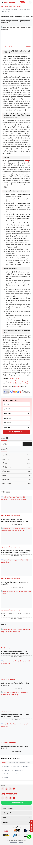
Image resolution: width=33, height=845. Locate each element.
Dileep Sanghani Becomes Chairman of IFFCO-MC (14, 747)
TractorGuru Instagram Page (20, 381)
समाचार (7, 6)
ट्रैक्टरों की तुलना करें (18, 770)
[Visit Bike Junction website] (16, 830)
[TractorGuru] (9, 2)
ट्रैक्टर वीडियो (15, 774)
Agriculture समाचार (7, 711)
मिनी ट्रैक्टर (25, 766)
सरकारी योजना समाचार (16, 16)
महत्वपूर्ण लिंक (5, 822)
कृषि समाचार (26, 16)
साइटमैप (21, 843)
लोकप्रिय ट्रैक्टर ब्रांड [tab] (13, 762)
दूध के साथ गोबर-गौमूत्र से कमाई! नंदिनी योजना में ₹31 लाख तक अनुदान (15, 684)
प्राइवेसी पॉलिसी (13, 843)
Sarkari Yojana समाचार (8, 679)
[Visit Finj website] (27, 830)
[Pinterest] (13, 788)
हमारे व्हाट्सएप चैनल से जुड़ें (17, 802)
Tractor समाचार (5, 648)
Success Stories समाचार (8, 742)
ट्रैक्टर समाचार (5, 16)
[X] (10, 788)
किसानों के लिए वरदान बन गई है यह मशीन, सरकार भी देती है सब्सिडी (16, 614)
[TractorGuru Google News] (16, 390)
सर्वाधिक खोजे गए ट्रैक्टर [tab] (24, 762)
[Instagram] (6, 788)
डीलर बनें (6, 774)
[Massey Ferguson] (22, 2)
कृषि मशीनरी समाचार (15, 6)
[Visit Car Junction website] (27, 835)
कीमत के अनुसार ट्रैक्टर (8, 808)
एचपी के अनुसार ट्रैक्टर (8, 813)
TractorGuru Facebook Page (19, 383)
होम (2, 6)
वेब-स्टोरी (6, 777)
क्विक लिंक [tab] (4, 762)
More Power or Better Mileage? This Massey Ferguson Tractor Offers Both (14, 652)
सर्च (27, 444)
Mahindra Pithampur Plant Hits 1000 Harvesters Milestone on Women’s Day (15, 520)
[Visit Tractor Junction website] (6, 830)
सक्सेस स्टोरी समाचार (16, 483)
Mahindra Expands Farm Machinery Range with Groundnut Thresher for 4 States (16, 551)
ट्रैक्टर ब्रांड (16, 766)
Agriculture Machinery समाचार (10, 515)
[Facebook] (2, 788)
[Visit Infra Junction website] (6, 835)
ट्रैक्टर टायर (6, 770)
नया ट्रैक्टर (6, 766)
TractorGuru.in (14, 378)
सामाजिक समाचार (16, 479)
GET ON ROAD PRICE (15, 432)
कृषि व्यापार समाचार (16, 471)
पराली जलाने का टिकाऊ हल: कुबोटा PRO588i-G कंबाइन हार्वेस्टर (14, 583)
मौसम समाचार (16, 475)
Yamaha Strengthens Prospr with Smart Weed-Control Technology (15, 715)
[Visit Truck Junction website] (16, 835)
